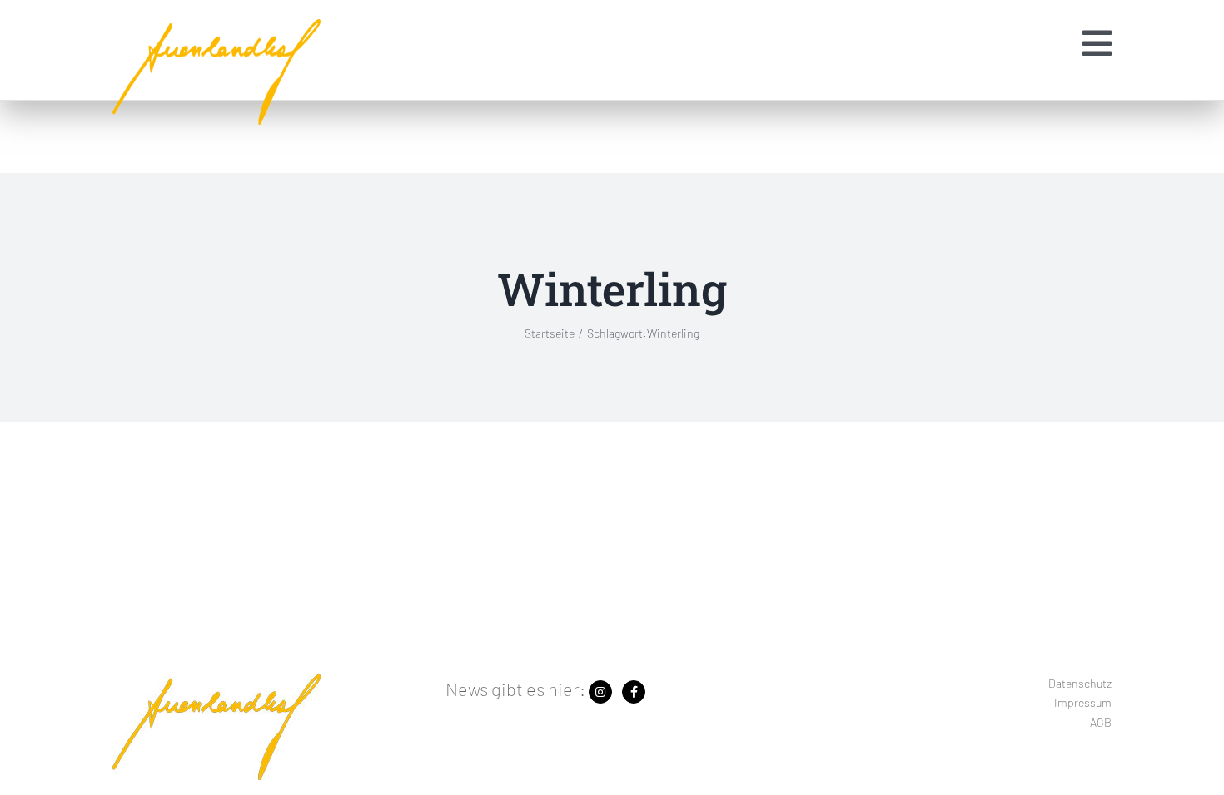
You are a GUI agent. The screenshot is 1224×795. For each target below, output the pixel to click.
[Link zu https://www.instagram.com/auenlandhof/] (600, 692)
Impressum (1083, 702)
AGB (1101, 722)
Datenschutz (1080, 683)
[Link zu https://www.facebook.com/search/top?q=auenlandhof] (633, 692)
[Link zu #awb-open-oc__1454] (1097, 43)
